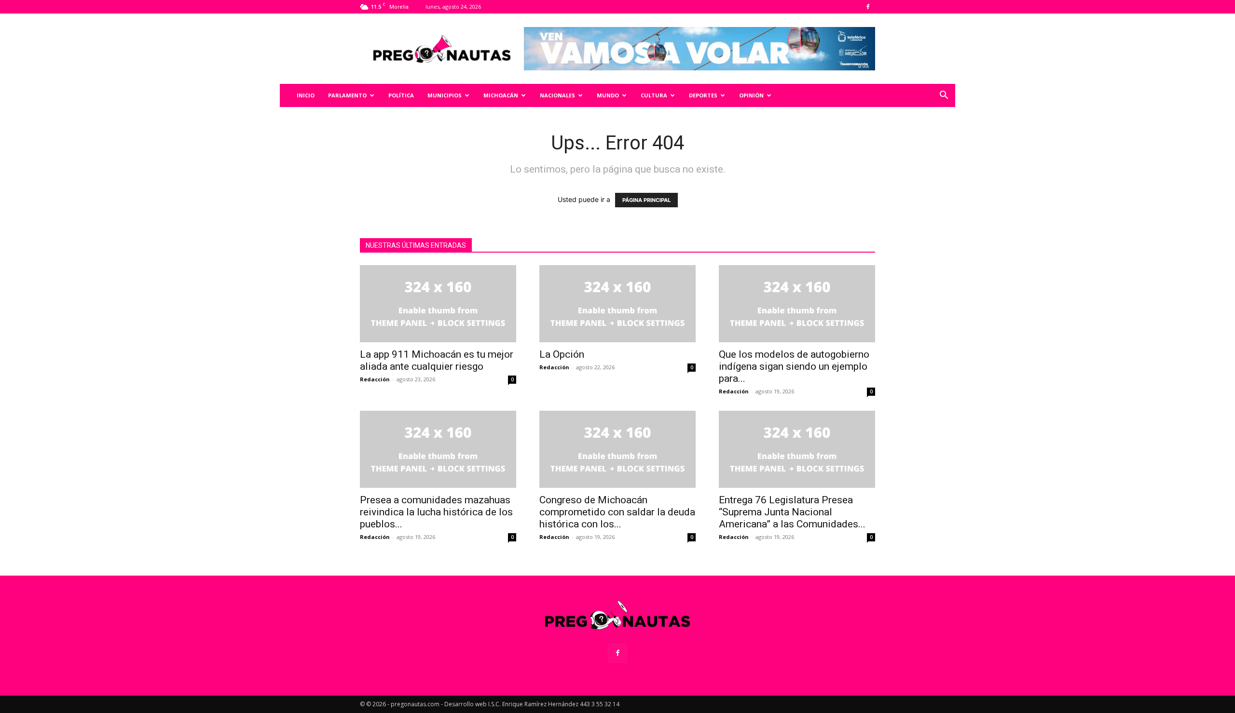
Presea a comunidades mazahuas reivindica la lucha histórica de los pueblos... (436, 512)
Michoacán (500, 95)
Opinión (751, 95)
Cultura (654, 95)
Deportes (703, 95)
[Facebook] (868, 6)
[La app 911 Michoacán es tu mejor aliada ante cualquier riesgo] (438, 303)
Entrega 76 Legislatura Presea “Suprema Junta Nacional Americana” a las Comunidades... (792, 512)
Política (401, 95)
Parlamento (347, 95)
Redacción (375, 379)
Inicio (306, 95)
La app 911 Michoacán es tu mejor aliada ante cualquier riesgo (436, 360)
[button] (943, 96)
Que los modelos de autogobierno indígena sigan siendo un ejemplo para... (794, 366)
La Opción (561, 354)
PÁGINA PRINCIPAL (646, 200)
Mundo (608, 95)
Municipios (444, 95)
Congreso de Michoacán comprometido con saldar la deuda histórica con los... (617, 512)
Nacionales (557, 95)
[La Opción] (617, 303)
